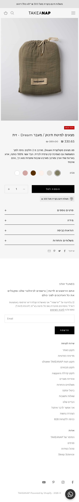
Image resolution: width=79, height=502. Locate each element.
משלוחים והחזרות (65, 384)
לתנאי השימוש (57, 309)
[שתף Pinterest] (54, 250)
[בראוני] (33, 173)
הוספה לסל (53, 189)
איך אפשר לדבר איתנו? (62, 407)
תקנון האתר (68, 350)
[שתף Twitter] (59, 250)
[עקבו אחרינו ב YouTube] (44, 482)
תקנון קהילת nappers (63, 373)
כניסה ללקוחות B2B (64, 419)
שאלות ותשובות (66, 396)
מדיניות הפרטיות (66, 355)
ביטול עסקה (68, 390)
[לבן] (17, 173)
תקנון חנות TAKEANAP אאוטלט (58, 361)
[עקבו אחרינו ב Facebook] (72, 482)
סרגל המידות (67, 448)
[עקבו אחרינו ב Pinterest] (53, 482)
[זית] (57, 173)
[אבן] (49, 173)
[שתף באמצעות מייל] (49, 250)
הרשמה (64, 330)
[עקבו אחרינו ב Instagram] (63, 482)
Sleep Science (66, 454)
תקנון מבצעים (67, 367)
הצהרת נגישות (67, 413)
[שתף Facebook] (64, 250)
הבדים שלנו (68, 401)
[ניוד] (25, 173)
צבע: (71, 172)
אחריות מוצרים (67, 378)
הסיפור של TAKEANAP (62, 437)
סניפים (71, 443)
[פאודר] (41, 173)
